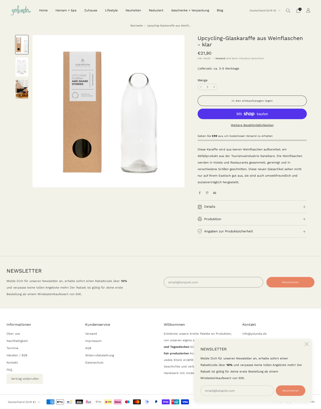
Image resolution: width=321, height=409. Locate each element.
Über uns (13, 333)
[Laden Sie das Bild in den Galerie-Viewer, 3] (21, 89)
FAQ (9, 369)
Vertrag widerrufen (25, 378)
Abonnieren (290, 390)
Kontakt (12, 362)
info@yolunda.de (254, 333)
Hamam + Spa (65, 10)
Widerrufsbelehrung (99, 355)
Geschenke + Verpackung (190, 10)
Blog (220, 10)
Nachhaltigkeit (17, 341)
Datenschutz (94, 362)
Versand (220, 58)
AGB (88, 348)
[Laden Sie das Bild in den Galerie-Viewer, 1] (21, 44)
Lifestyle (111, 10)
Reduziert (156, 10)
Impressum (93, 341)
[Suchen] (288, 10)
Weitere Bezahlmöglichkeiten (252, 125)
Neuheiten (133, 10)
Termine (12, 348)
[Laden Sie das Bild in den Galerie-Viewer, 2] (21, 67)
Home (43, 10)
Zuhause (90, 10)
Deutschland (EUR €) (263, 10)
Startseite (136, 25)
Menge (202, 80)
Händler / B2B (17, 355)
